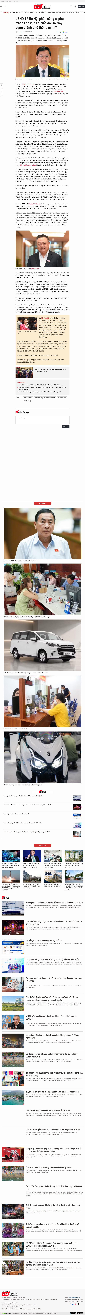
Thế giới (58, 12)
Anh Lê (20, 32)
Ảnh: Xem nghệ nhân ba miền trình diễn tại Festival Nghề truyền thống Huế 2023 (53, 1225)
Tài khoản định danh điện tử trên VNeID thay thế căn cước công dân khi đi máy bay (54, 1074)
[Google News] (66, 32)
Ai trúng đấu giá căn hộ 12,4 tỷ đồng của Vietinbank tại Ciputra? (74, 865)
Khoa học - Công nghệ (30, 12)
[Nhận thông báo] (71, 6)
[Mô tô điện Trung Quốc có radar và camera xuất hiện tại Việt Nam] (42, 757)
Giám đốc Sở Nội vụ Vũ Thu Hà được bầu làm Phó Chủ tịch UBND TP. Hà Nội (50, 370)
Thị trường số (42, 12)
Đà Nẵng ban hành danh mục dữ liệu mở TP (16, 814)
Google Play (80, 1313)
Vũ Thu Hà (45, 318)
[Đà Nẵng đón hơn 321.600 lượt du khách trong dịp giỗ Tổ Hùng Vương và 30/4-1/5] (13, 1059)
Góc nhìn (12, 12)
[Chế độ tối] (75, 6)
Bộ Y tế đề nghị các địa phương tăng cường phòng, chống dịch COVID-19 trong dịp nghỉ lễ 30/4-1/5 (52, 1244)
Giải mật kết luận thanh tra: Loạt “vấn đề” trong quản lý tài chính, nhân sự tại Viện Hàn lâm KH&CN (74, 887)
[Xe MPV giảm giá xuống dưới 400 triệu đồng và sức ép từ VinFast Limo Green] (42, 645)
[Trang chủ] (1, 12)
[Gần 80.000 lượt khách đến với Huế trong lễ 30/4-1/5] (13, 1116)
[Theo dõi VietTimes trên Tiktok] (78, 1304)
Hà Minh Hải (59, 91)
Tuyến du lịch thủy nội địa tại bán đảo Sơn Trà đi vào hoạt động (52, 1091)
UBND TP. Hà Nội (28, 84)
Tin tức (6, 898)
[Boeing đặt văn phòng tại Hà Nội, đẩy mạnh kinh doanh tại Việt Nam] (77, 798)
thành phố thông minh (27, 165)
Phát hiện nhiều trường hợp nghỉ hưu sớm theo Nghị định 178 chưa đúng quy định (28, 617)
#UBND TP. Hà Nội (28, 397)
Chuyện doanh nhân (68, 12)
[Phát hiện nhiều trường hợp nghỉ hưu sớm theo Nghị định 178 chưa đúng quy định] (42, 589)
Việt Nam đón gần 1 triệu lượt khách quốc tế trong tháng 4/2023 (53, 1129)
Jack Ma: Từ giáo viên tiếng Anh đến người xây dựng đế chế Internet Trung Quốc (31, 865)
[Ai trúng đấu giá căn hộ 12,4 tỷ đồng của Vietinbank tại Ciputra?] (74, 856)
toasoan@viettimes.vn (74, 1297)
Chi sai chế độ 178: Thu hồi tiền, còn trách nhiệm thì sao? (20, 561)
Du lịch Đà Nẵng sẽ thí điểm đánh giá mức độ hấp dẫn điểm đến (23, 823)
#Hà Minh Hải (38, 397)
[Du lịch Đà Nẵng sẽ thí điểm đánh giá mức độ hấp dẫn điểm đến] (77, 825)
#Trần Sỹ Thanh (62, 397)
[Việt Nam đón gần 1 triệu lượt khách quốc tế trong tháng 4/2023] (13, 1135)
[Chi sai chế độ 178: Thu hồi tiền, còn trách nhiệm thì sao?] (42, 533)
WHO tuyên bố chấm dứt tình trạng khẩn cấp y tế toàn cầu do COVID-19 (51, 1017)
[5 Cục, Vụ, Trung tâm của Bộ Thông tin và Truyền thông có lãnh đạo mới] (13, 1192)
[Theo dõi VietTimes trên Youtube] (75, 1304)
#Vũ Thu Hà (27, 400)
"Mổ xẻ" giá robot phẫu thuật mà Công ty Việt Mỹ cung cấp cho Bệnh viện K (52, 865)
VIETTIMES (42, 6)
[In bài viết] (60, 32)
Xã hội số (6, 12)
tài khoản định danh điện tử (44, 1079)
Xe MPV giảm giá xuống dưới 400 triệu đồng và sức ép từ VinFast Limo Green (26, 673)
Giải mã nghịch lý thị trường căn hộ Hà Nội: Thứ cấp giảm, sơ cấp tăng (31, 886)
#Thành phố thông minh (50, 397)
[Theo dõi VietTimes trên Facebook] (70, 1304)
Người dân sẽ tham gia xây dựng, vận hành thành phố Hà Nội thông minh (40, 392)
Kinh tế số (19, 12)
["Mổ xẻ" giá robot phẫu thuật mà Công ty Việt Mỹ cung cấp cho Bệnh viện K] (53, 856)
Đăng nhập (81, 6)
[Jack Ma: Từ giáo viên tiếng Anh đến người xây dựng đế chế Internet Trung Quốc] (32, 856)
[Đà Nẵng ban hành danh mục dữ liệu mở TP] (77, 816)
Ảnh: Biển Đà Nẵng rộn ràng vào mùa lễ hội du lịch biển (49, 1167)
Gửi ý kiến (65, 426)
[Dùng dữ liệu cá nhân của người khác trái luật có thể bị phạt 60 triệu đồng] (11, 856)
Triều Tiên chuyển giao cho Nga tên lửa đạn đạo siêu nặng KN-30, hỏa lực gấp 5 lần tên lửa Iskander (11, 887)
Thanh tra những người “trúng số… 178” (15, 729)
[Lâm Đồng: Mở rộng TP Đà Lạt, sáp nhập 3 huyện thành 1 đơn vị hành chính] (13, 1041)
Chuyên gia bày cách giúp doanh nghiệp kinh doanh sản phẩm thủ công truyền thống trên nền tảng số (53, 1149)
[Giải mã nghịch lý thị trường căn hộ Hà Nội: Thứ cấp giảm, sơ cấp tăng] (32, 876)
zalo (72, 1304)
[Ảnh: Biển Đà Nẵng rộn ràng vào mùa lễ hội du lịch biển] (13, 1173)
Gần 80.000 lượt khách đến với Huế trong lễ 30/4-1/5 (48, 1110)
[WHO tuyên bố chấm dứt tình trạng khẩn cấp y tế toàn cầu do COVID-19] (13, 1022)
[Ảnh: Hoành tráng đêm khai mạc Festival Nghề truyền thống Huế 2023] (13, 1211)
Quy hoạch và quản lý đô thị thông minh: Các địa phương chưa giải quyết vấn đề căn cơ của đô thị (42, 388)
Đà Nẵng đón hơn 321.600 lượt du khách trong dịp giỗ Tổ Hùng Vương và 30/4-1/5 (52, 1055)
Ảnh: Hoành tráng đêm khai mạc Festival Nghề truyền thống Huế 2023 (53, 1206)
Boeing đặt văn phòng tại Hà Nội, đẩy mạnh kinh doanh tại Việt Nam (23, 796)
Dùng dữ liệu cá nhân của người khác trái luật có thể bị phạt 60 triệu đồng (10, 865)
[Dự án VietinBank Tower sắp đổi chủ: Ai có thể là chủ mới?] (53, 876)
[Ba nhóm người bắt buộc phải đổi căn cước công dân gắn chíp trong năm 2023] (77, 834)
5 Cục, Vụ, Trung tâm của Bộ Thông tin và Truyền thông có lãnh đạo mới (54, 1187)
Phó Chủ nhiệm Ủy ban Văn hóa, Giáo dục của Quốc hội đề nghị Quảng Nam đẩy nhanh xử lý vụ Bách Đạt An (52, 998)
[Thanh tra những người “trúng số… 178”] (42, 701)
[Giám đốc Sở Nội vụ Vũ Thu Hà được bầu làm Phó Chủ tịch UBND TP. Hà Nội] (24, 372)
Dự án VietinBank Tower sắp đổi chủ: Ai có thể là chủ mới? (52, 885)
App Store (73, 1313)
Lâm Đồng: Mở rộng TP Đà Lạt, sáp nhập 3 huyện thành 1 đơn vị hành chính (52, 1036)
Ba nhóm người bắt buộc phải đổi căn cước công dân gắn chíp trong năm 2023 (27, 832)
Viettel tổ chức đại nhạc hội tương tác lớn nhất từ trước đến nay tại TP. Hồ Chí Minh (28, 805)
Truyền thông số (80, 12)
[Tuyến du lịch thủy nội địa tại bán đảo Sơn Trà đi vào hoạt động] (13, 1097)
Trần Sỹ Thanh (34, 204)
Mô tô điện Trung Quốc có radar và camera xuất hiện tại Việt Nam (23, 785)
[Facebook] (57, 32)
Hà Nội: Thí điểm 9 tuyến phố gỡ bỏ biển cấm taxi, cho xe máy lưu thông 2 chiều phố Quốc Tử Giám (53, 1263)
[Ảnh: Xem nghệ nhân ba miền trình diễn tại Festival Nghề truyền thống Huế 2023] (13, 1230)
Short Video (51, 12)
